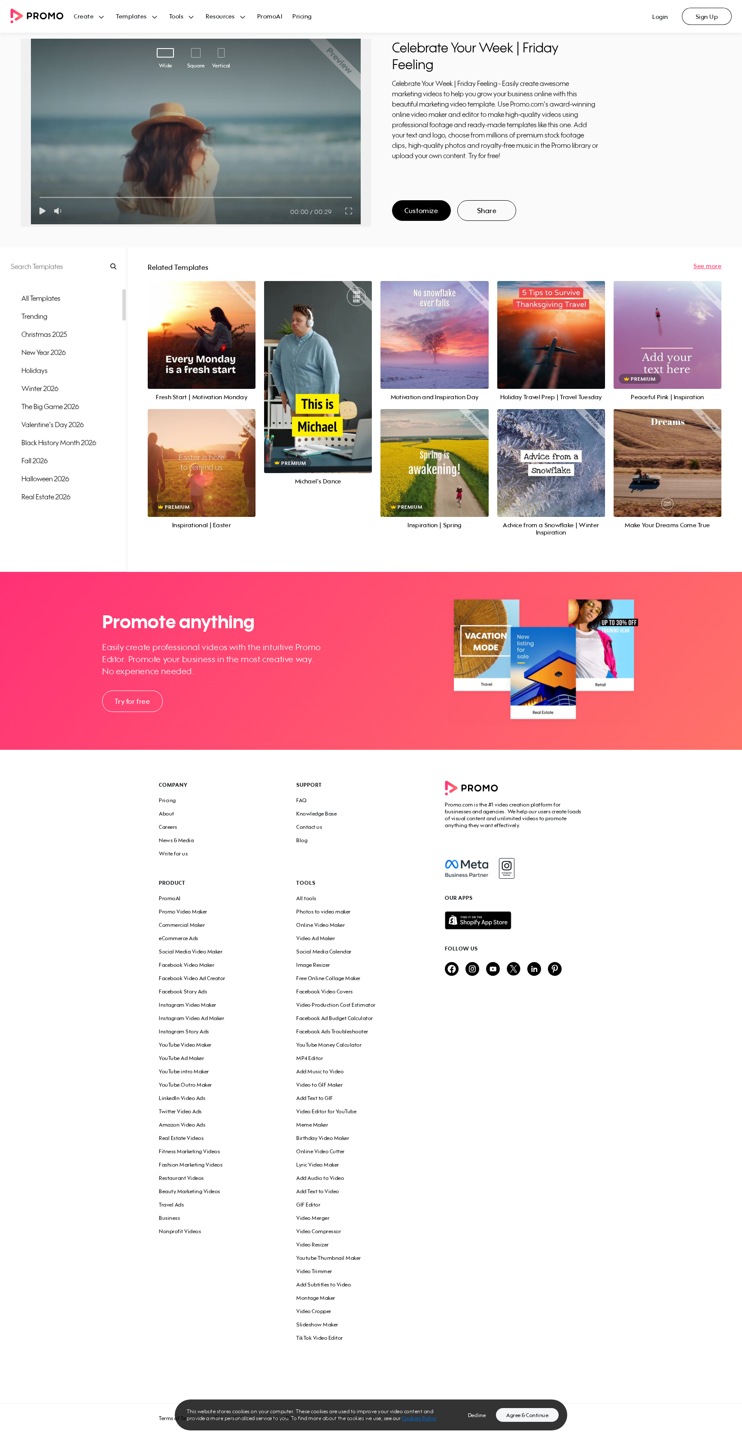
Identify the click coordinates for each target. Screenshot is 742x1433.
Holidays (34, 370)
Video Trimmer (314, 1271)
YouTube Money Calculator (329, 1045)
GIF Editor (308, 1204)
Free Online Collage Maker (328, 978)
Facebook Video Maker (186, 965)
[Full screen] (349, 211)
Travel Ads (171, 1204)
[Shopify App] (514, 920)
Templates (131, 16)
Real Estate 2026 (45, 496)
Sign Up (707, 16)
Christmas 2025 (44, 334)
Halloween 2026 (45, 478)
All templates (41, 298)
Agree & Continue (527, 1415)
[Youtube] (493, 969)
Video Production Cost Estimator (336, 1005)
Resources (220, 16)
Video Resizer (312, 1244)
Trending (34, 316)
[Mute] (59, 211)
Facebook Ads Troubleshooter (332, 1031)
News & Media (176, 840)
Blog (301, 840)
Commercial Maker (182, 925)
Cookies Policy (419, 1418)
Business (169, 1218)
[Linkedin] (534, 969)
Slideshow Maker (317, 1324)
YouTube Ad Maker (181, 1058)
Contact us (309, 827)
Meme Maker (312, 1124)
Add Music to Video (320, 1071)
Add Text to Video (317, 1191)
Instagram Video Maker (187, 1005)
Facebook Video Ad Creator (192, 978)
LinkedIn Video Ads (182, 1098)
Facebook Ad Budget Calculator (334, 1018)
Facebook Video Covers (324, 991)
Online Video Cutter (320, 1151)
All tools (306, 898)
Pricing (302, 16)
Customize (421, 210)
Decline (477, 1415)
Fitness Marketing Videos (189, 1151)
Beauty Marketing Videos (189, 1191)
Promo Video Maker (183, 911)
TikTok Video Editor (319, 1338)
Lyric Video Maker (317, 1164)
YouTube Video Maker (185, 1045)
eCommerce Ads (178, 938)
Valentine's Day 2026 (52, 424)
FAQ (301, 800)
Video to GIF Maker (319, 1085)
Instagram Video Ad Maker (191, 1018)
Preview (202, 325)
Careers (168, 827)
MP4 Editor (309, 1058)
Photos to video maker (323, 911)
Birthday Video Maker (322, 1138)
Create (84, 16)
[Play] (42, 211)
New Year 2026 (43, 352)
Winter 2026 (39, 388)
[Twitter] (513, 969)
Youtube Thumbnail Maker (328, 1258)
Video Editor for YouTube (326, 1111)
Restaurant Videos (181, 1178)
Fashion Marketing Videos (190, 1164)
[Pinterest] (555, 969)
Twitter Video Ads (180, 1111)
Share (487, 210)
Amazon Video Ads (182, 1124)
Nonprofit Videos (180, 1231)
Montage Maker (315, 1298)
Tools (176, 16)
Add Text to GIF (314, 1098)
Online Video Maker (320, 925)
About (166, 813)
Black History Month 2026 (58, 442)
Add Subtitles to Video (323, 1284)
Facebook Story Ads (183, 991)
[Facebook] (466, 868)
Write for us (173, 853)
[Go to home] (42, 16)
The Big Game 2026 (50, 406)
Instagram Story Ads (184, 1031)
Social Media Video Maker (190, 951)
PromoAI (270, 16)
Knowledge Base (316, 813)
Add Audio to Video (320, 1178)
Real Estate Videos (181, 1138)
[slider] (40, 197)
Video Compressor (318, 1231)
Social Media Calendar (324, 951)
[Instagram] (506, 868)
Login (660, 16)
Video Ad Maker (315, 938)
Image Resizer (313, 965)
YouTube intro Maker (184, 1071)
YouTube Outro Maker (185, 1085)
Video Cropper (313, 1311)
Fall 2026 (34, 460)
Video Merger (312, 1218)
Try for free (132, 701)
